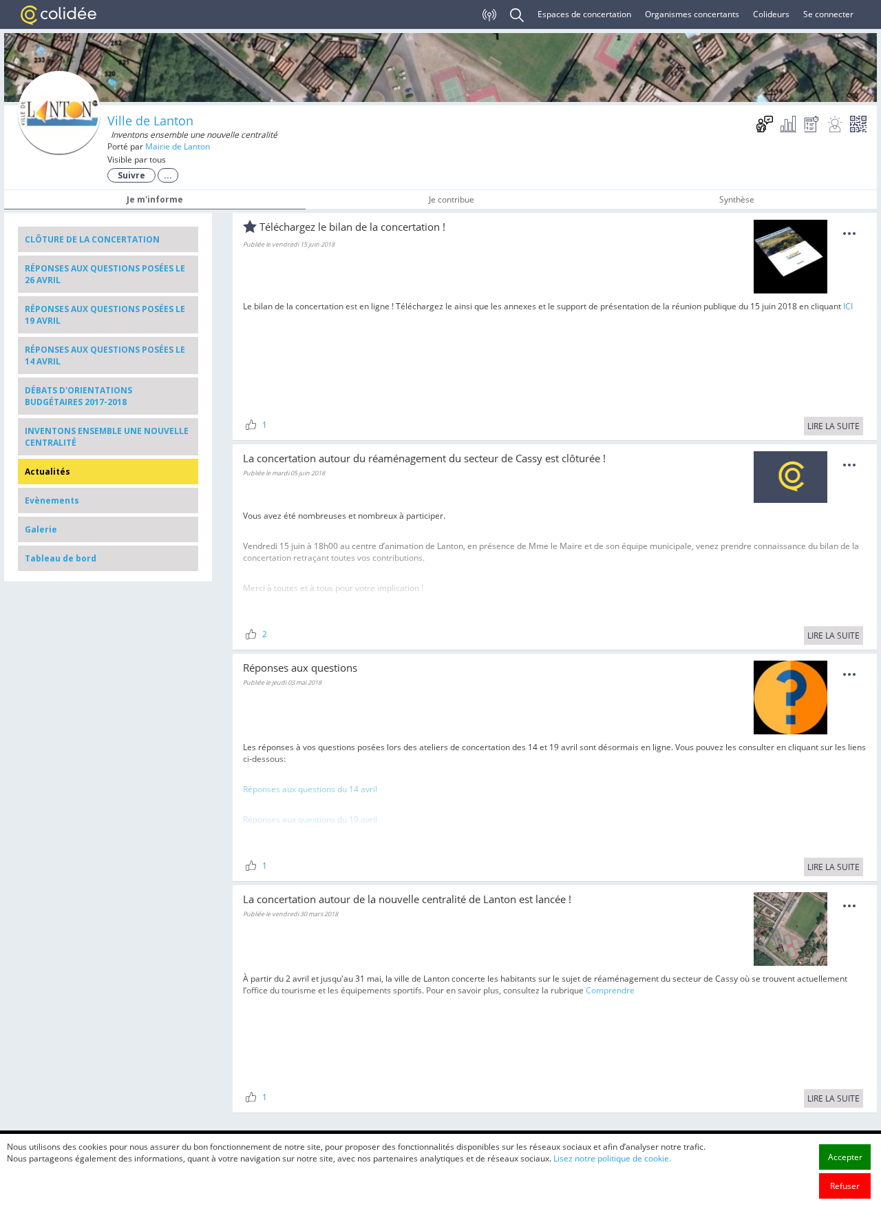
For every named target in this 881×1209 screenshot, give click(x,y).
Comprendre (610, 990)
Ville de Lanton (150, 120)
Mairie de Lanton (177, 146)
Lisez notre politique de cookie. (612, 1158)
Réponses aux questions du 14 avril (310, 789)
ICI (848, 306)
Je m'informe (155, 199)
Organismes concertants (692, 14)
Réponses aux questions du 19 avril (310, 819)
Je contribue (451, 199)
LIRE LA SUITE (833, 426)
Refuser (845, 1186)
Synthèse (736, 199)
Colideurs (771, 14)
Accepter (845, 1157)
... (168, 175)
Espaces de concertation (584, 14)
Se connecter (828, 14)
